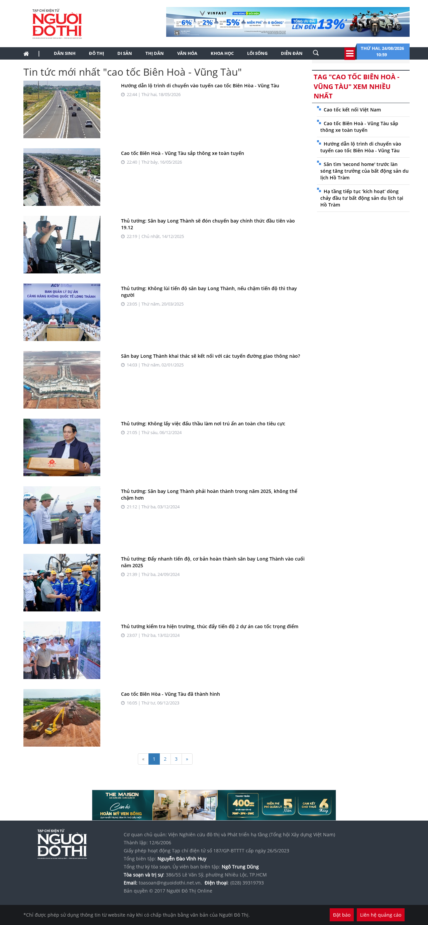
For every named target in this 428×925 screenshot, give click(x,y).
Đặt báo (341, 915)
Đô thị (96, 53)
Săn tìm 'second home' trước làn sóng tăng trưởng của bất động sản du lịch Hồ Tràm (364, 171)
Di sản (124, 53)
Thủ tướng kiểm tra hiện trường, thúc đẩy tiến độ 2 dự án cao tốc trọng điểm (209, 626)
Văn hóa (187, 53)
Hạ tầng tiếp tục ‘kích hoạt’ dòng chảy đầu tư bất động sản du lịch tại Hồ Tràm (361, 198)
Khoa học (222, 53)
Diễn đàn (292, 53)
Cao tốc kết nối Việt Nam (352, 109)
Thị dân (154, 53)
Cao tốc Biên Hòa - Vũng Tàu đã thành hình (170, 694)
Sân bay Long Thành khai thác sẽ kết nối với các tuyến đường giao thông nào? (210, 356)
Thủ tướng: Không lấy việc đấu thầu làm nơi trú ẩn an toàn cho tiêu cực (203, 423)
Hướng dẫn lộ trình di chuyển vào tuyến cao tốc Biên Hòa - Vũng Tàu (200, 85)
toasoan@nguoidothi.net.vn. (170, 882)
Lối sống (257, 53)
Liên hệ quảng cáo (380, 915)
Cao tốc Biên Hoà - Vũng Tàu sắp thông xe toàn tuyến (182, 153)
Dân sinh (65, 53)
